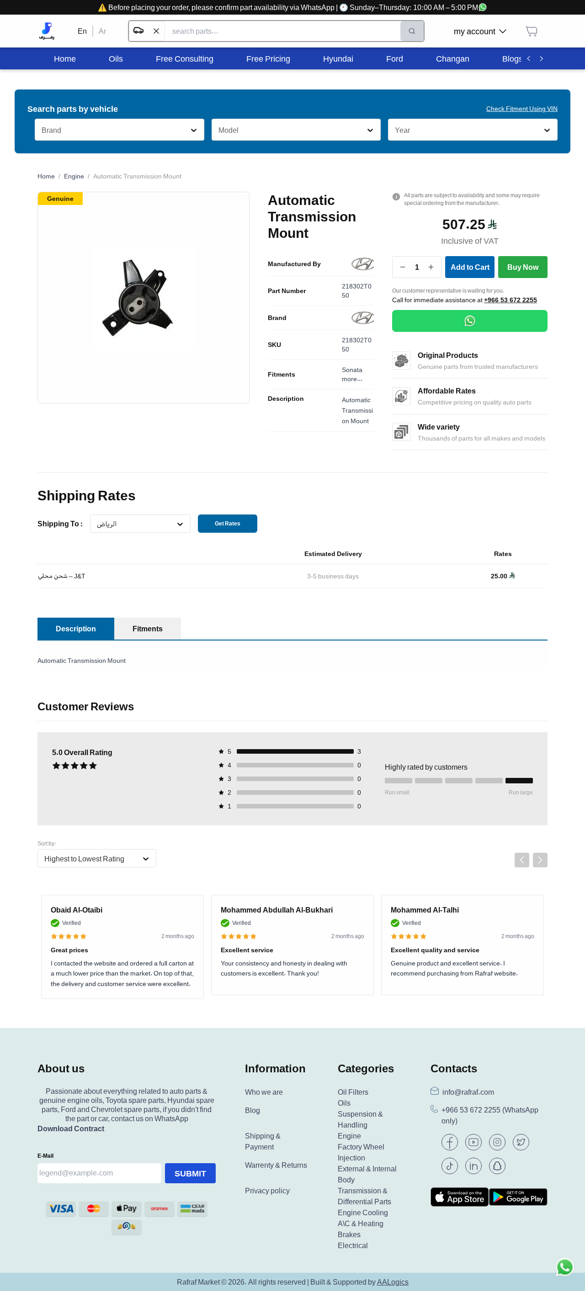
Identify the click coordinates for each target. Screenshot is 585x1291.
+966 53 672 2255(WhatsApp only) (489, 1115)
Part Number (287, 290)
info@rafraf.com (468, 1092)
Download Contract (70, 1128)
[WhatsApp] (470, 321)
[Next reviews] (540, 860)
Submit (190, 1173)
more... (352, 379)
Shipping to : (60, 523)
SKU (274, 344)
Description (286, 398)
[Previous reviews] (522, 860)
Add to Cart (470, 267)
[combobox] (41, 130)
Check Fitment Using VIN (522, 108)
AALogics (393, 1281)
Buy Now (522, 267)
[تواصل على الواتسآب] (565, 1271)
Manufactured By (294, 264)
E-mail (45, 1155)
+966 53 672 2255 (510, 300)
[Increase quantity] (431, 267)
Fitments (281, 374)
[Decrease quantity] (403, 267)
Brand (277, 317)
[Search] (412, 31)
